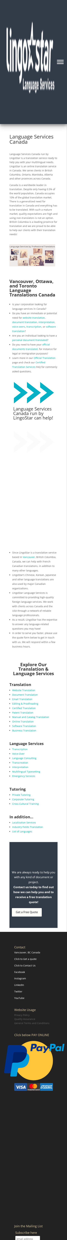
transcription (33, 326)
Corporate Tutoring (23, 799)
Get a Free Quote (27, 912)
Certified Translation (24, 708)
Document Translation (25, 694)
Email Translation (22, 699)
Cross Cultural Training (25, 803)
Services (30, 367)
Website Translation (23, 690)
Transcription (20, 749)
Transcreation (20, 762)
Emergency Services (23, 776)
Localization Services (24, 822)
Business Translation (24, 730)
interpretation (46, 322)
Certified (40, 362)
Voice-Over (18, 753)
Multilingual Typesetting (26, 771)
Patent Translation (22, 712)
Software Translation (24, 726)
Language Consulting (24, 758)
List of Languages (22, 831)
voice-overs (18, 326)
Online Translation (23, 721)
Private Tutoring (21, 794)
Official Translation (44, 358)
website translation (34, 317)
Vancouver (29, 557)
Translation (18, 367)
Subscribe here (26, 1233)
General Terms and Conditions (31, 1023)
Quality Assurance (24, 1019)
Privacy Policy (22, 1015)
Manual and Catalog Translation (30, 717)
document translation (24, 322)
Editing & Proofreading (25, 703)
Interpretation (20, 767)
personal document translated (29, 340)
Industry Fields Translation (27, 827)
